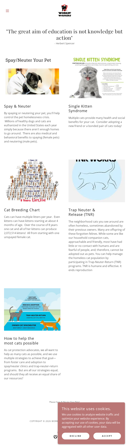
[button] (13, 10)
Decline (75, 436)
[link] (64, 11)
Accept (107, 436)
